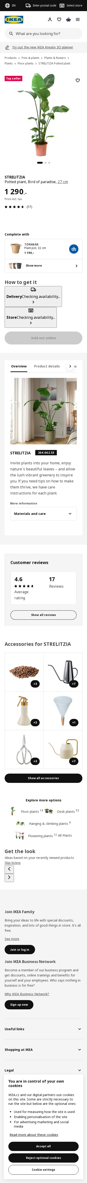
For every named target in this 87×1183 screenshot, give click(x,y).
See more (12, 939)
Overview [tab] (19, 366)
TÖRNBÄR (31, 244)
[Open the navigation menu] (77, 19)
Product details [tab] (47, 366)
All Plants (65, 835)
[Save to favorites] (77, 80)
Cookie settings (43, 1170)
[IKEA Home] (14, 19)
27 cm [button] (63, 181)
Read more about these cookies (34, 1134)
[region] (43, 114)
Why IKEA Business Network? (27, 994)
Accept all (43, 1146)
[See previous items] (9, 869)
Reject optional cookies (43, 1158)
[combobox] (42, 33)
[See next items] (70, 366)
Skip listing (12, 863)
